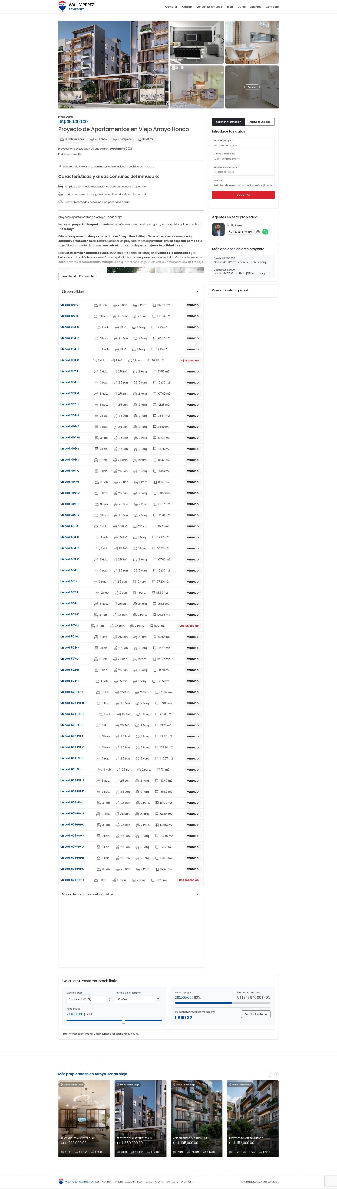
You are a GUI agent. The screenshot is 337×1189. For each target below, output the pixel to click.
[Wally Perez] (61, 1181)
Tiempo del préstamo (128, 993)
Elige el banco (75, 993)
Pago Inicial (73, 1008)
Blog (230, 7)
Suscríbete (187, 1181)
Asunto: (218, 180)
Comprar (171, 7)
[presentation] (270, 1074)
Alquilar (187, 7)
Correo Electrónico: (224, 153)
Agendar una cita (259, 122)
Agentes (255, 7)
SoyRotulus (272, 1181)
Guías (241, 7)
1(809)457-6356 (240, 232)
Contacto (272, 7)
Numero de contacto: (226, 167)
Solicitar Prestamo (256, 1014)
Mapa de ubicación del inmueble (87, 894)
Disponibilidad (73, 291)
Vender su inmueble (210, 7)
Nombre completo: (224, 140)
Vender (119, 1181)
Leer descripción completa (79, 276)
